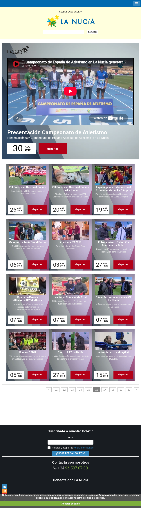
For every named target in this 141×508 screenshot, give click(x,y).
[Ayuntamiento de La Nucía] (70, 20)
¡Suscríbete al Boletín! (70, 453)
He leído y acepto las (72, 447)
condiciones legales (83, 447)
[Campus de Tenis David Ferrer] (26, 245)
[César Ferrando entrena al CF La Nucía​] (112, 300)
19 (121, 389)
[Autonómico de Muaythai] (112, 355)
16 (96, 389)
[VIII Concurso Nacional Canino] (26, 190)
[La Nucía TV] (25, 50)
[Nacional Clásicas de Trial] (69, 300)
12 (64, 389)
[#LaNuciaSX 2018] (69, 245)
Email (70, 437)
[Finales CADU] (26, 355)
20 (129, 389)
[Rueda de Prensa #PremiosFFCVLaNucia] (26, 300)
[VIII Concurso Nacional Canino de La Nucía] (69, 190)
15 (88, 389)
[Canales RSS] (4, 491)
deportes (52, 148)
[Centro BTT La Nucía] (69, 355)
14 (80, 389)
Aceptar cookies (71, 503)
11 (56, 389)
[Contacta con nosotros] (4, 486)
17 (104, 389)
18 (112, 389)
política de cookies (93, 497)
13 (72, 389)
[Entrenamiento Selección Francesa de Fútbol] (112, 245)
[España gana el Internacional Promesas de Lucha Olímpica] (112, 190)
